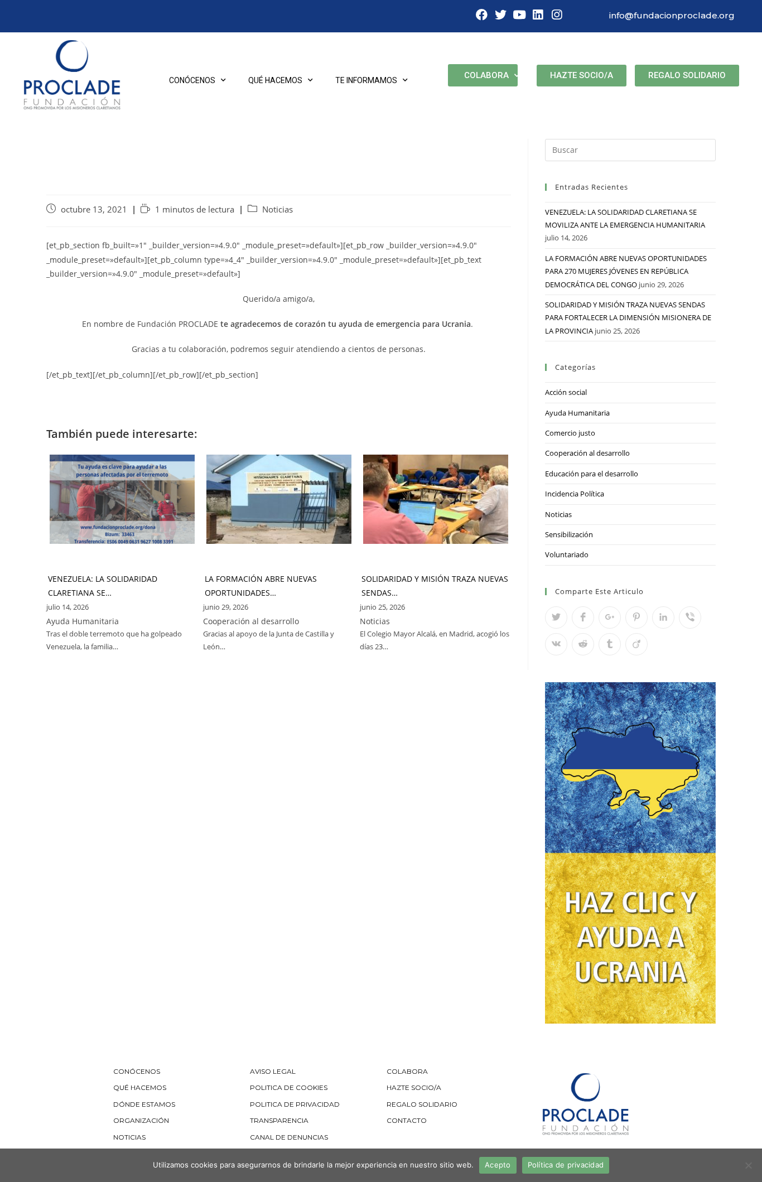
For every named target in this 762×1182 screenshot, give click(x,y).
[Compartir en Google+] (610, 617)
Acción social (566, 392)
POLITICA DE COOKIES (288, 1087)
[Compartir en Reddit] (583, 644)
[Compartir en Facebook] (583, 617)
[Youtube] (519, 15)
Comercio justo (570, 433)
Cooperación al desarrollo (587, 453)
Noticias (277, 209)
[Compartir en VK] (556, 644)
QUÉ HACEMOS (139, 1087)
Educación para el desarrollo (591, 474)
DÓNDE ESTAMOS (144, 1104)
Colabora (486, 75)
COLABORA (407, 1071)
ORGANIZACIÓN (141, 1120)
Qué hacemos (275, 80)
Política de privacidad (566, 1164)
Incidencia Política (574, 494)
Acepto (498, 1164)
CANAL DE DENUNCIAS (289, 1137)
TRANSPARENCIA (280, 1120)
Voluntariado (567, 554)
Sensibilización (569, 534)
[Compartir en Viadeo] (636, 644)
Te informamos (366, 80)
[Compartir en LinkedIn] (663, 617)
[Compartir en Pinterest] (636, 617)
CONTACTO (407, 1120)
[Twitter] (500, 15)
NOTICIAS (129, 1137)
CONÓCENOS (136, 1071)
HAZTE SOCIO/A (414, 1087)
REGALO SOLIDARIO (422, 1104)
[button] (581, 75)
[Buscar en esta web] (630, 149)
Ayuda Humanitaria (577, 413)
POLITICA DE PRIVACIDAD (295, 1104)
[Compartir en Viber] (690, 617)
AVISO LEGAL (273, 1071)
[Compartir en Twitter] (556, 617)
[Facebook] (481, 15)
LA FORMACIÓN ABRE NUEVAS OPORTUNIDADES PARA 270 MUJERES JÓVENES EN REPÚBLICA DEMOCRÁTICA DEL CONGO (626, 271)
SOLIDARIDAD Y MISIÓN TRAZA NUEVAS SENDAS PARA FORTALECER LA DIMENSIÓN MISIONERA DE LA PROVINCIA (628, 318)
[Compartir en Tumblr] (610, 644)
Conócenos (192, 80)
